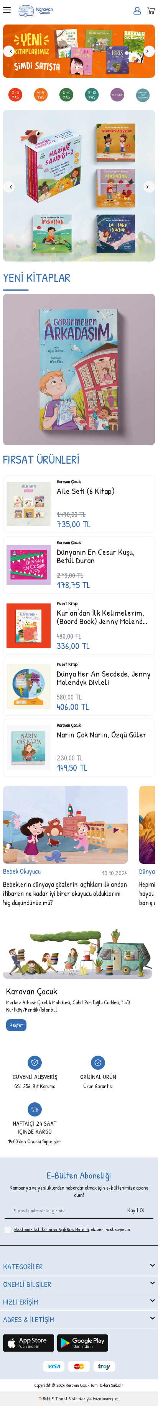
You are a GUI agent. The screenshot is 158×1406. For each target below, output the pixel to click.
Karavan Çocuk (69, 480)
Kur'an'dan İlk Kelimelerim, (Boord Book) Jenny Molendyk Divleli (103, 615)
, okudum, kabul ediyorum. (72, 1228)
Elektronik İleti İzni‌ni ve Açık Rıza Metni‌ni (51, 1227)
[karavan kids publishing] (143, 95)
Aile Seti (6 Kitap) (86, 489)
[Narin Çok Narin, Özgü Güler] (29, 745)
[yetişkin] (117, 95)
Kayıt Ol (135, 1208)
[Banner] (79, 51)
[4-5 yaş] (41, 95)
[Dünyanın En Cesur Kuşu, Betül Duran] (29, 563)
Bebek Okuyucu (22, 869)
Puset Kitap (67, 601)
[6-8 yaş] (66, 95)
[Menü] (7, 10)
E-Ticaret (59, 1396)
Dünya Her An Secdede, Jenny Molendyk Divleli (104, 675)
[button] (9, 51)
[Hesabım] (137, 11)
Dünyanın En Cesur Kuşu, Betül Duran (96, 554)
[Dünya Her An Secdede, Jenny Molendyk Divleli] (29, 684)
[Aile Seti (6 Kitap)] (29, 502)
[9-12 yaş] (92, 95)
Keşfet (16, 1023)
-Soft (45, 1396)
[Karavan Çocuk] (77, 946)
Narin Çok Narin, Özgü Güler (101, 732)
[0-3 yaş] (15, 95)
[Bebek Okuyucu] (65, 823)
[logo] (35, 10)
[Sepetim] (151, 11)
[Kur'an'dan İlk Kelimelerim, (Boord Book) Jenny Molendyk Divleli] (29, 624)
